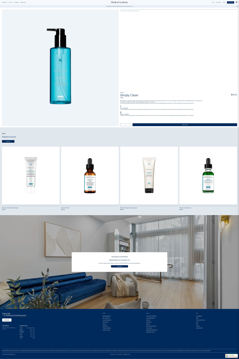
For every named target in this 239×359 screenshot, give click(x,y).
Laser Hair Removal (107, 320)
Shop (197, 318)
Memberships (23, 2)
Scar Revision (149, 328)
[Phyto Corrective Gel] (208, 175)
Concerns (10, 2)
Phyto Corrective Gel (185, 208)
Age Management (107, 316)
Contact (224, 2)
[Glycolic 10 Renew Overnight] (31, 175)
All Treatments (4, 2)
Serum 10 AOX (65, 208)
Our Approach (16, 2)
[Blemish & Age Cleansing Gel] (149, 175)
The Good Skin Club (200, 320)
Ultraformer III (105, 322)
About (213, 2)
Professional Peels (107, 328)
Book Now (119, 266)
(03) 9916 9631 (199, 328)
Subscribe (6, 320)
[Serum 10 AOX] (90, 175)
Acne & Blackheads (150, 318)
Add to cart (185, 124)
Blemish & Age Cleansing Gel (128, 208)
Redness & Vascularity (151, 326)
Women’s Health (106, 330)
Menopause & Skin (150, 332)
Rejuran (104, 324)
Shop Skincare (218, 2)
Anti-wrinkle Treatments (151, 316)
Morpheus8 (105, 326)
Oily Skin (148, 320)
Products (125, 11)
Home (121, 11)
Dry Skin (148, 324)
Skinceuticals (130, 11)
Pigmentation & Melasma (151, 330)
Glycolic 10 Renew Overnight (10, 208)
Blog (197, 324)
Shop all (8, 141)
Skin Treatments (106, 318)
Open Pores (148, 322)
